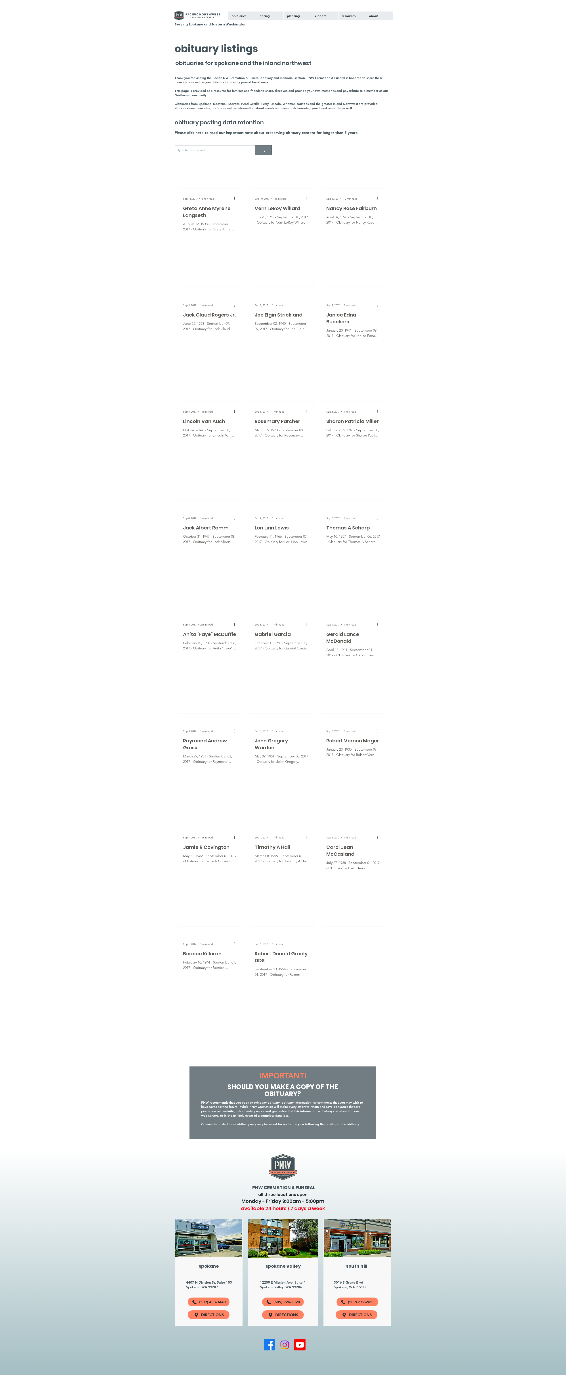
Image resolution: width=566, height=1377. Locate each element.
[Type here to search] (263, 150)
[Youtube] (300, 1344)
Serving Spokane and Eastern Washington (211, 24)
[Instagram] (284, 1344)
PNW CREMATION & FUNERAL (283, 1187)
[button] (324, 16)
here (199, 132)
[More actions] (236, 198)
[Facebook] (269, 1344)
